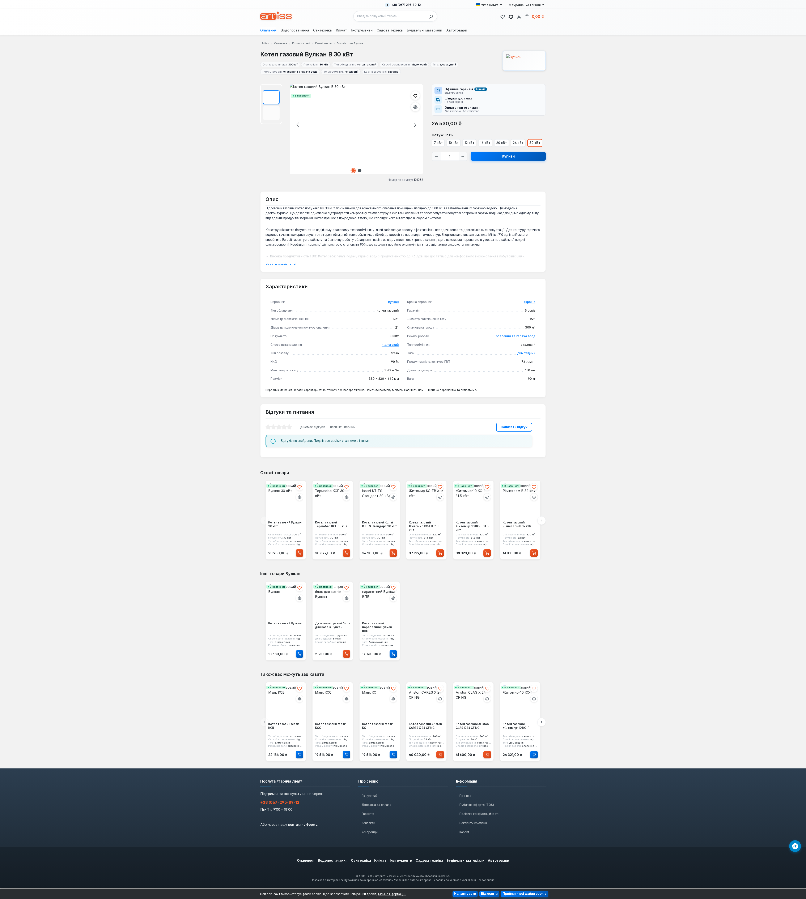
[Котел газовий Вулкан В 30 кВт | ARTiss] (356, 129)
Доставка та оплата (376, 804)
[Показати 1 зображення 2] (353, 170)
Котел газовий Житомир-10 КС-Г (516, 726)
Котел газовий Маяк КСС (330, 726)
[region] (342, 129)
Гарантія (368, 813)
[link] (503, 16)
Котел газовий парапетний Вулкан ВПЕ (377, 627)
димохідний (526, 353)
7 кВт (438, 143)
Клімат (380, 860)
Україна (529, 302)
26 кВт (518, 143)
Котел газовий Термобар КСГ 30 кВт (331, 524)
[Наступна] (415, 124)
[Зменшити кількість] (436, 156)
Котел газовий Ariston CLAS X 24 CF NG (472, 726)
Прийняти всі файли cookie (525, 894)
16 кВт (485, 143)
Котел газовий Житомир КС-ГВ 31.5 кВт (424, 526)
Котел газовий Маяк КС (377, 726)
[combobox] (390, 16)
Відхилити (489, 894)
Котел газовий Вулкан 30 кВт (285, 524)
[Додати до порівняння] (415, 106)
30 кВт (534, 143)
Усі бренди (370, 832)
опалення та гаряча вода (515, 336)
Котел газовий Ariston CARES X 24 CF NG (425, 726)
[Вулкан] (524, 61)
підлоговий (390, 344)
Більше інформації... (392, 894)
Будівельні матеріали (465, 860)
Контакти (368, 823)
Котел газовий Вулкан (285, 623)
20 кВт (501, 143)
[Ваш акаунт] (519, 16)
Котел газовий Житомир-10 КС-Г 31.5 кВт (472, 526)
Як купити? (369, 795)
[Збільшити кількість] (463, 156)
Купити (508, 156)
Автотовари (498, 860)
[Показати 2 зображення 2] (359, 170)
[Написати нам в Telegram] (795, 846)
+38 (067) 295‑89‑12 (279, 802)
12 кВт (469, 143)
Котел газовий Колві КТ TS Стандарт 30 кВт (379, 524)
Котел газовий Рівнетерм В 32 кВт (517, 524)
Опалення (305, 860)
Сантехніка (361, 860)
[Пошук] (432, 16)
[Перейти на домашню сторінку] (276, 15)
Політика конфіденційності (479, 813)
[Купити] (299, 553)
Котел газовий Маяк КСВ (283, 726)
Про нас (465, 795)
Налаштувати (465, 894)
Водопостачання (333, 860)
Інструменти (401, 860)
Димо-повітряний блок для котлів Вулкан (332, 625)
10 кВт (454, 143)
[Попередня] (297, 124)
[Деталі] (299, 654)
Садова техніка (429, 860)
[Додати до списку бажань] (415, 95)
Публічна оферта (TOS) (476, 804)
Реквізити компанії (473, 823)
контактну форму (302, 824)
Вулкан (393, 302)
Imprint (464, 832)
